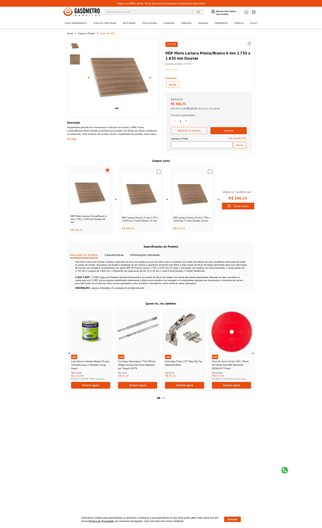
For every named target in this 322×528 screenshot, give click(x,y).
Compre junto (241, 206)
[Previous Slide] (69, 353)
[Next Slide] (252, 353)
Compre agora (90, 385)
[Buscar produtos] (196, 12)
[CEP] (201, 142)
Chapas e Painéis (86, 33)
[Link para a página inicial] (70, 33)
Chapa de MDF (107, 33)
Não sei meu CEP (237, 138)
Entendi (232, 519)
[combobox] (153, 12)
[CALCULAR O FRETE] (240, 145)
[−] (174, 121)
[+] (186, 121)
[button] (172, 85)
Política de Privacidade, (101, 521)
